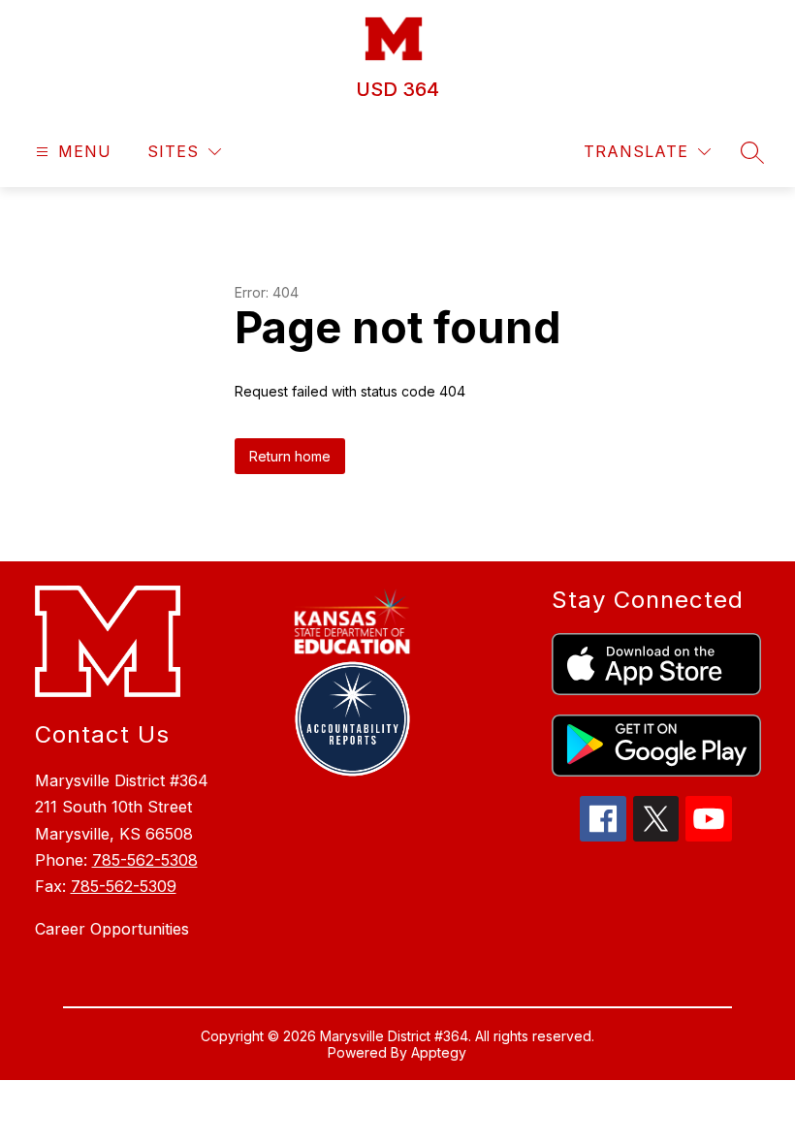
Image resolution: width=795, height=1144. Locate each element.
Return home (290, 456)
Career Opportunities (112, 928)
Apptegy (438, 1052)
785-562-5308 (145, 860)
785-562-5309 (123, 886)
